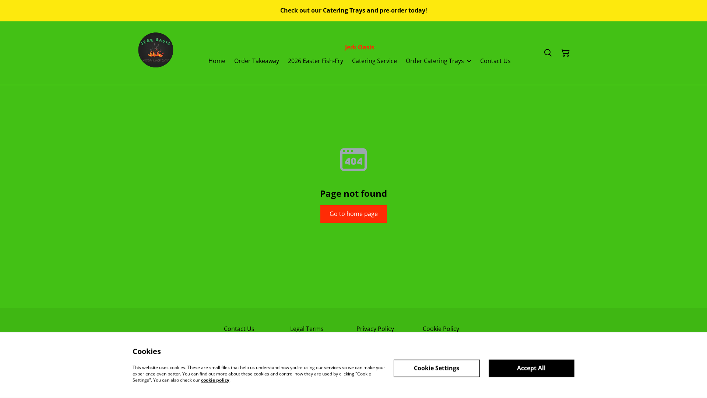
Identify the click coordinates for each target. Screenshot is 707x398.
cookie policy (215, 380)
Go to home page (354, 214)
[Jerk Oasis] (157, 53)
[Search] (548, 53)
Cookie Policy (441, 329)
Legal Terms (307, 329)
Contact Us (239, 329)
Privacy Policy (375, 329)
